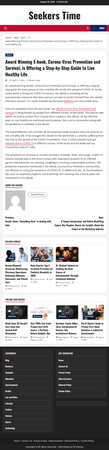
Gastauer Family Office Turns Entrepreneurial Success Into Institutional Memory (66, 328)
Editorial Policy (64, 384)
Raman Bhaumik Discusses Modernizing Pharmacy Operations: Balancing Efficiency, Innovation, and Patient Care (16, 274)
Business (12, 316)
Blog (7, 360)
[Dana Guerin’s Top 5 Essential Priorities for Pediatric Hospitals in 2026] (42, 254)
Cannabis (9, 372)
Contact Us (63, 366)
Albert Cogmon (12, 337)
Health (9, 55)
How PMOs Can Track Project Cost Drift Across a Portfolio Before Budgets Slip (41, 328)
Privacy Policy (64, 372)
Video (101, 28)
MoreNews (64, 446)
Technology (88, 316)
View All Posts (37, 194)
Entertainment (11, 384)
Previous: (28, 221)
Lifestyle (9, 403)
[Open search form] (88, 28)
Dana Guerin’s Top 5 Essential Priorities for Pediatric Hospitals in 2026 (42, 270)
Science (8, 415)
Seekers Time (55, 15)
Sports (8, 422)
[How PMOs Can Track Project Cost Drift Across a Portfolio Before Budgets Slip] (42, 312)
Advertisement (64, 378)
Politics (8, 409)
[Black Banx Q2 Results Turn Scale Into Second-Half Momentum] (16, 312)
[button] (5, 28)
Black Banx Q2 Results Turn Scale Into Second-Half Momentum (16, 328)
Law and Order (11, 397)
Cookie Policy (64, 391)
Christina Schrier (13, 286)
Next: (79, 223)
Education (9, 378)
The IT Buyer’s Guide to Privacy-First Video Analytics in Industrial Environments (92, 328)
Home (61, 360)
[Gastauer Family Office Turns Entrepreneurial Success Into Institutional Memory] (67, 312)
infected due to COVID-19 (19, 143)
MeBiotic (69, 101)
